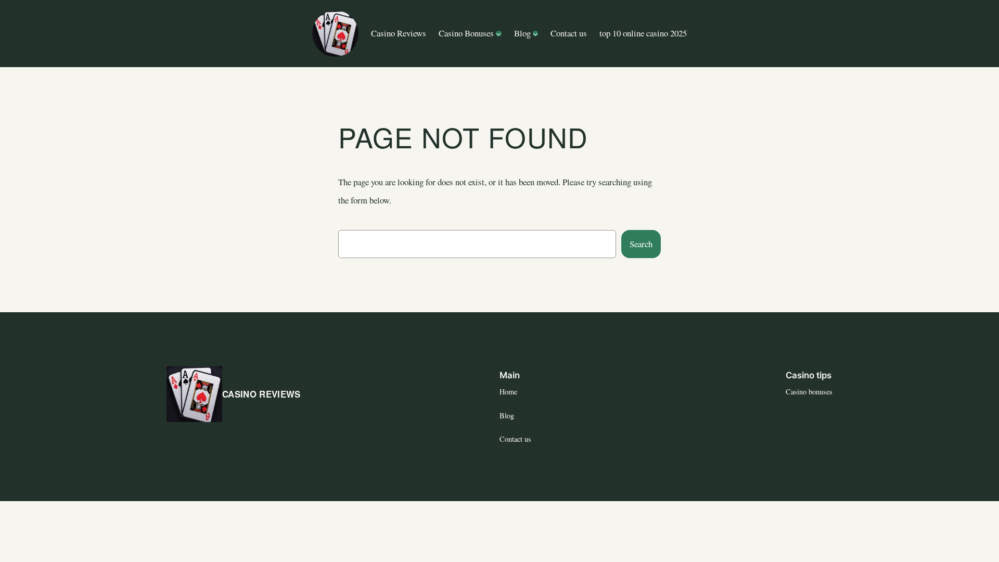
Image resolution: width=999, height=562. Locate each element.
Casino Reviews (261, 394)
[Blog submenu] (535, 33)
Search (641, 244)
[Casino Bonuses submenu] (498, 33)
